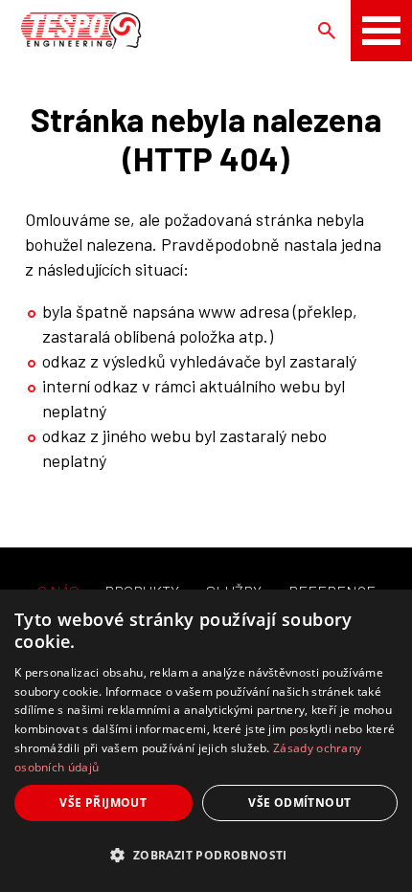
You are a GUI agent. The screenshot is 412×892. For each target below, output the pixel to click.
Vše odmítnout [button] (299, 802)
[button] (206, 855)
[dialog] (206, 741)
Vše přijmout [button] (103, 802)
